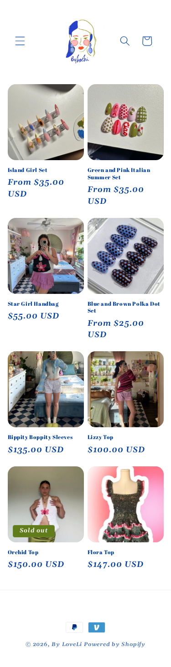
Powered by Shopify (114, 644)
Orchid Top (23, 552)
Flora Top (101, 552)
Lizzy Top (101, 437)
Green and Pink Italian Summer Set (119, 174)
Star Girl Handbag (33, 303)
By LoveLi (68, 644)
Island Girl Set (28, 170)
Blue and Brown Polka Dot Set (124, 307)
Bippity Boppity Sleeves (40, 437)
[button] (20, 41)
